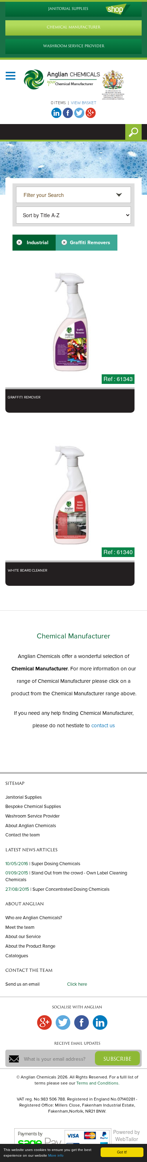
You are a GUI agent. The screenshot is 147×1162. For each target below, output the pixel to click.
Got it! (122, 1152)
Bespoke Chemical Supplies (33, 806)
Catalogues (16, 956)
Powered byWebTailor (126, 1135)
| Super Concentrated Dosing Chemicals (70, 889)
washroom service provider (73, 46)
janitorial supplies (68, 8)
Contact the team (22, 835)
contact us (103, 725)
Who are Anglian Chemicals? (33, 918)
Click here (77, 984)
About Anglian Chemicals (30, 826)
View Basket (83, 103)
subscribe (117, 1058)
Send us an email (22, 984)
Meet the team (20, 927)
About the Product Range (30, 946)
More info (56, 1155)
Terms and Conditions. (98, 1083)
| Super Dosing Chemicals (54, 864)
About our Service (23, 936)
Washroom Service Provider (32, 816)
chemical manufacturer (73, 27)
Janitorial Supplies (23, 797)
